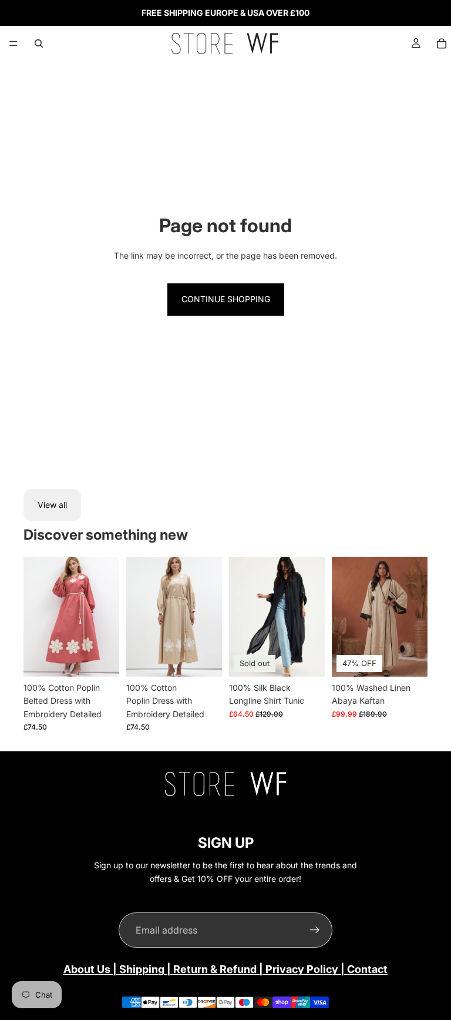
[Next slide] (106, 617)
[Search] (39, 43)
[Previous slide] (36, 617)
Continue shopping (225, 299)
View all (52, 505)
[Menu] (13, 43)
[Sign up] (314, 930)
